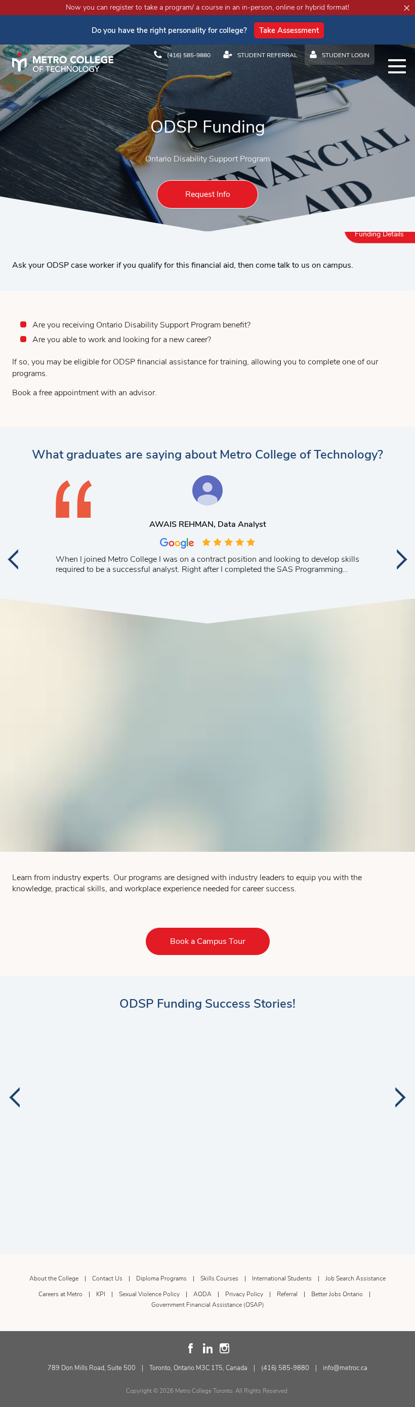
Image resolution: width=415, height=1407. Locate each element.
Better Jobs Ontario (337, 1294)
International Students (282, 1278)
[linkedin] (208, 1348)
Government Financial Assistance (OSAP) (207, 1305)
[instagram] (224, 1348)
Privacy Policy (244, 1294)
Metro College (62, 62)
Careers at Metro (60, 1294)
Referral (287, 1294)
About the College (53, 1278)
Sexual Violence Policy (149, 1294)
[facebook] (191, 1348)
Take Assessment (289, 30)
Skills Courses (219, 1278)
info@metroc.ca (345, 1367)
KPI (100, 1294)
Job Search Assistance (355, 1278)
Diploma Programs (161, 1278)
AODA (202, 1294)
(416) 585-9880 (285, 1367)
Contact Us (107, 1278)
